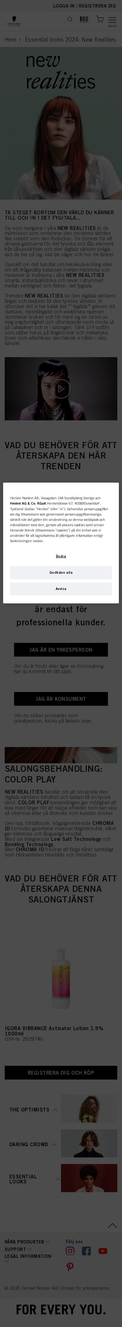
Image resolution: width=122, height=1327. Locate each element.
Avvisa (61, 588)
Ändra (61, 556)
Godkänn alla (61, 572)
